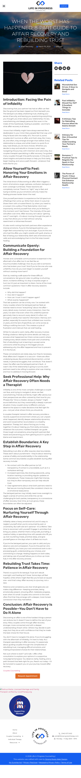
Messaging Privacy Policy (49, 763)
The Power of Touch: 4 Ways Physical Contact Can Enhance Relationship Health (70, 179)
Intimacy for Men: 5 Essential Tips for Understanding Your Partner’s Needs (69, 141)
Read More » (66, 94)
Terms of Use (66, 763)
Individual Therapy (15, 739)
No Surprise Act (15, 763)
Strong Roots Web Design (56, 759)
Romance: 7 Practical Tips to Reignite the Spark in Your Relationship (69, 160)
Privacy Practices (30, 763)
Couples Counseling (11, 671)
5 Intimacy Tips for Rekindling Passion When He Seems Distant (70, 122)
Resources (13, 743)
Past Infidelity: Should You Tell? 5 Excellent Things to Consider (69, 105)
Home (15, 730)
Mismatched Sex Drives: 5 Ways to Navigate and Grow (70, 88)
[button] (4, 6)
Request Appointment (27, 676)
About (15, 733)
